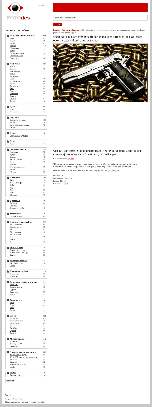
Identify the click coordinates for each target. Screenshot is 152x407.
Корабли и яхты (16, 287)
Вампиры (13, 359)
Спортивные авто (16, 56)
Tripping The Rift (16, 344)
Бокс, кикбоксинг (16, 321)
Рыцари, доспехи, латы (18, 364)
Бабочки (13, 69)
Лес (11, 229)
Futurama (13, 341)
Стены (12, 266)
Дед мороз (14, 203)
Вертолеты (14, 285)
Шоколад (13, 195)
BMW (12, 38)
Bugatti (12, 41)
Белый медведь (15, 71)
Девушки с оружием (17, 120)
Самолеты (14, 292)
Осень (12, 310)
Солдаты (13, 206)
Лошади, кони (15, 86)
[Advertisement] (88, 125)
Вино (12, 180)
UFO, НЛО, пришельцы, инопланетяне (24, 357)
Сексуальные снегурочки (19, 125)
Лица (12, 144)
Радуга (12, 239)
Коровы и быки (15, 81)
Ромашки (13, 112)
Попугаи (13, 96)
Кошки (12, 84)
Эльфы (12, 367)
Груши (12, 162)
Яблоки (13, 172)
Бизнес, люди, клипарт (18, 250)
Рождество (14, 276)
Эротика (13, 127)
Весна (12, 303)
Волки (12, 74)
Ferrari (12, 43)
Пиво (12, 192)
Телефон (13, 255)
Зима (12, 305)
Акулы (12, 66)
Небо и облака (15, 234)
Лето (12, 308)
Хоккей (13, 333)
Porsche (13, 46)
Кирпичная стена (16, 263)
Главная (56, 30)
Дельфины (14, 76)
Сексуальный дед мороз (19, 136)
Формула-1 (14, 58)
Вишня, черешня (16, 159)
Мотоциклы (14, 48)
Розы (12, 109)
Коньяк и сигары (16, 183)
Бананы (13, 157)
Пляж (12, 237)
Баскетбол (14, 318)
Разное (12, 122)
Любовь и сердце (16, 375)
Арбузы (13, 154)
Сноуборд (13, 328)
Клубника (13, 164)
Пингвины (14, 94)
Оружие (13, 290)
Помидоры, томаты (17, 167)
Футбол (13, 331)
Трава (12, 242)
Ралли (12, 51)
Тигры (12, 101)
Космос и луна (15, 227)
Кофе (12, 185)
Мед (11, 188)
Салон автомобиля (17, 53)
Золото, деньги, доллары (19, 252)
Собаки (13, 99)
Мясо (12, 190)
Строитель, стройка (17, 208)
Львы (12, 89)
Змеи (12, 79)
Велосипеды (14, 323)
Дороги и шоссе (16, 224)
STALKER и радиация (18, 355)
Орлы (12, 91)
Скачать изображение (71, 30)
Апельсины (14, 152)
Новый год (14, 274)
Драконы (13, 362)
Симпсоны (14, 346)
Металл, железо (16, 216)
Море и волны (15, 232)
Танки (12, 295)
